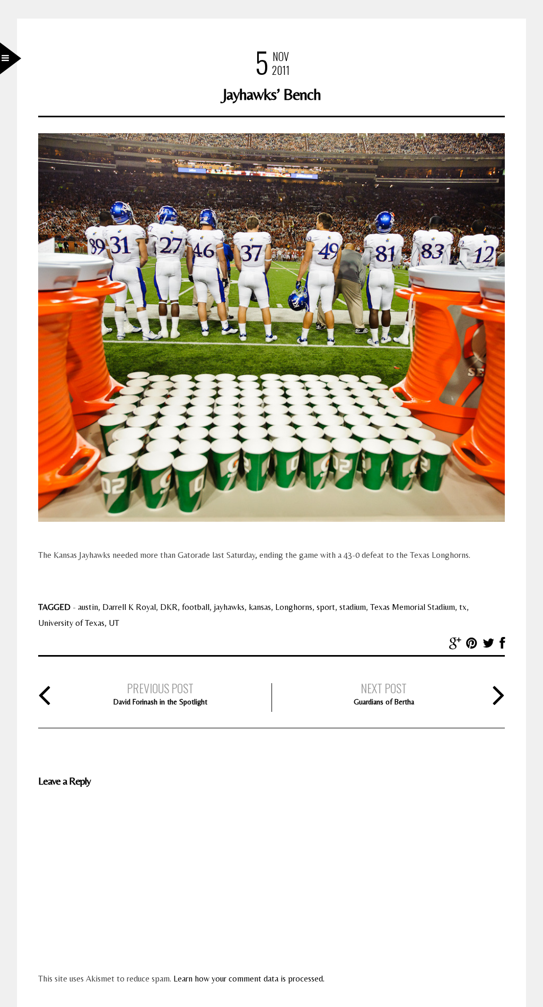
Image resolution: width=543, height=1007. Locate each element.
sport (326, 607)
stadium (352, 607)
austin (88, 607)
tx (463, 607)
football (195, 607)
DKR (169, 607)
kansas (260, 607)
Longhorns (293, 607)
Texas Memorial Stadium (412, 607)
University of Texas (71, 623)
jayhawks (229, 607)
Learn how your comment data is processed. (249, 979)
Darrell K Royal (129, 607)
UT (114, 623)
